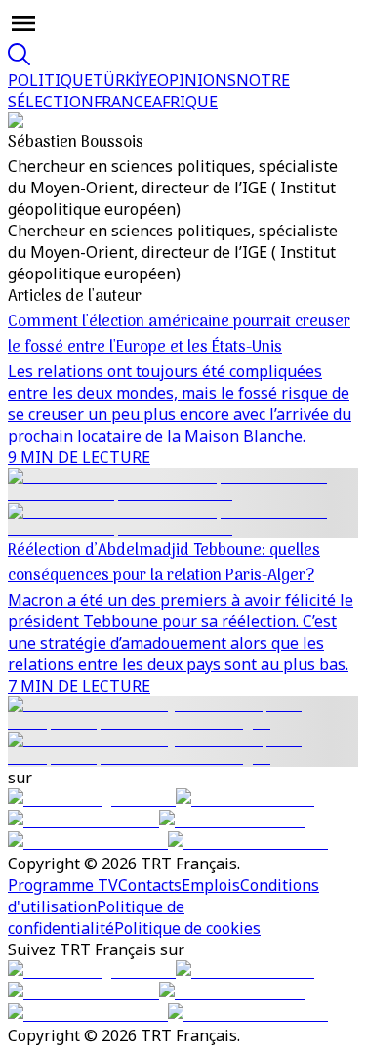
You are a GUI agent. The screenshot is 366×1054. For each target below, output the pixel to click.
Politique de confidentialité (96, 917)
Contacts (150, 885)
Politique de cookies (187, 928)
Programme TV (63, 885)
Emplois (211, 885)
